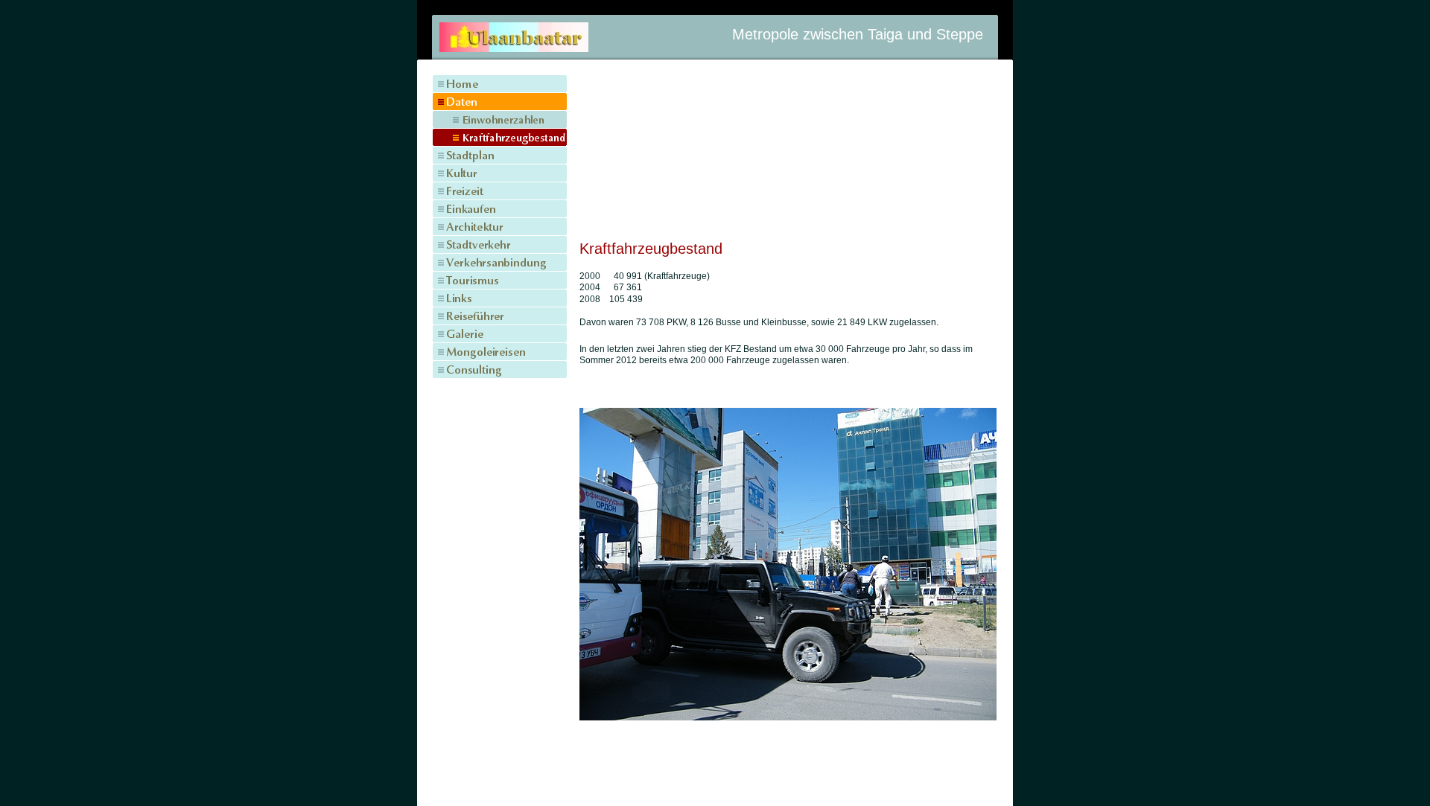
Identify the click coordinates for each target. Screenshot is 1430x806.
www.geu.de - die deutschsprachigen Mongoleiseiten (715, 779)
